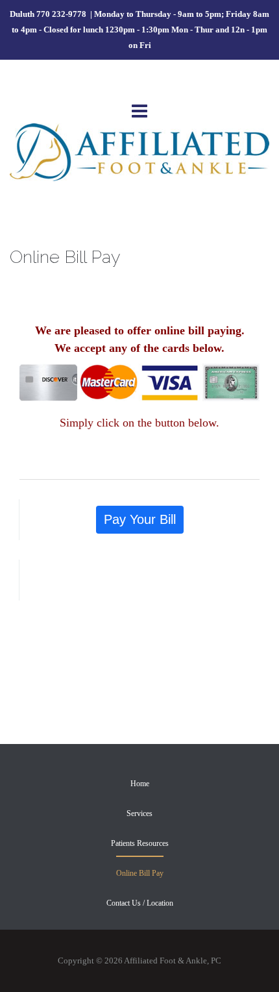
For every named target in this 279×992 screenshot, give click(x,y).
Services (139, 813)
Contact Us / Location (139, 903)
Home (139, 783)
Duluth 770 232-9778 (49, 14)
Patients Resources (140, 843)
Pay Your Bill (140, 519)
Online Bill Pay (140, 873)
